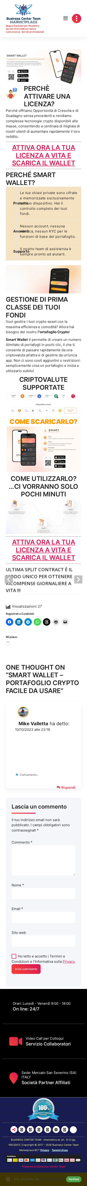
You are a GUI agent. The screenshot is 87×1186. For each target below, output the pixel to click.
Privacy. (69, 961)
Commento (22, 842)
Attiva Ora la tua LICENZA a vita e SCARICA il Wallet (43, 155)
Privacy (44, 1150)
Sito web (19, 932)
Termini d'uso (60, 1150)
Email (17, 909)
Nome (18, 885)
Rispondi (68, 787)
